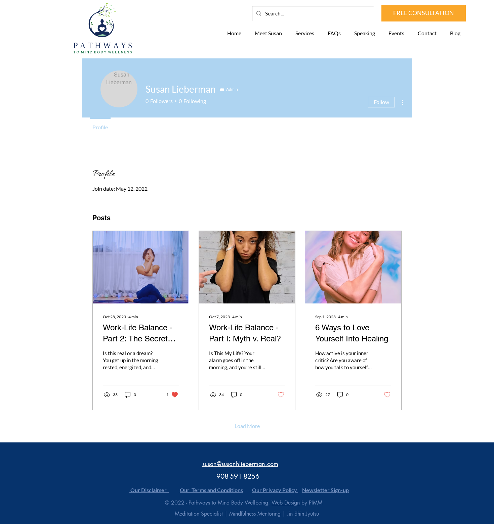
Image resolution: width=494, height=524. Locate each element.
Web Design (286, 502)
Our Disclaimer (149, 490)
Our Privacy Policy (275, 490)
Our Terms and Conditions (211, 490)
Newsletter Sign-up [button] (325, 490)
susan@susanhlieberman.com (240, 464)
